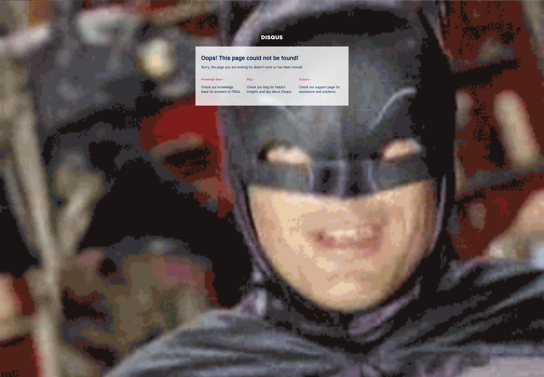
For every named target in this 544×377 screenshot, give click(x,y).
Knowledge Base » (213, 79)
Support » (305, 79)
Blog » (251, 79)
